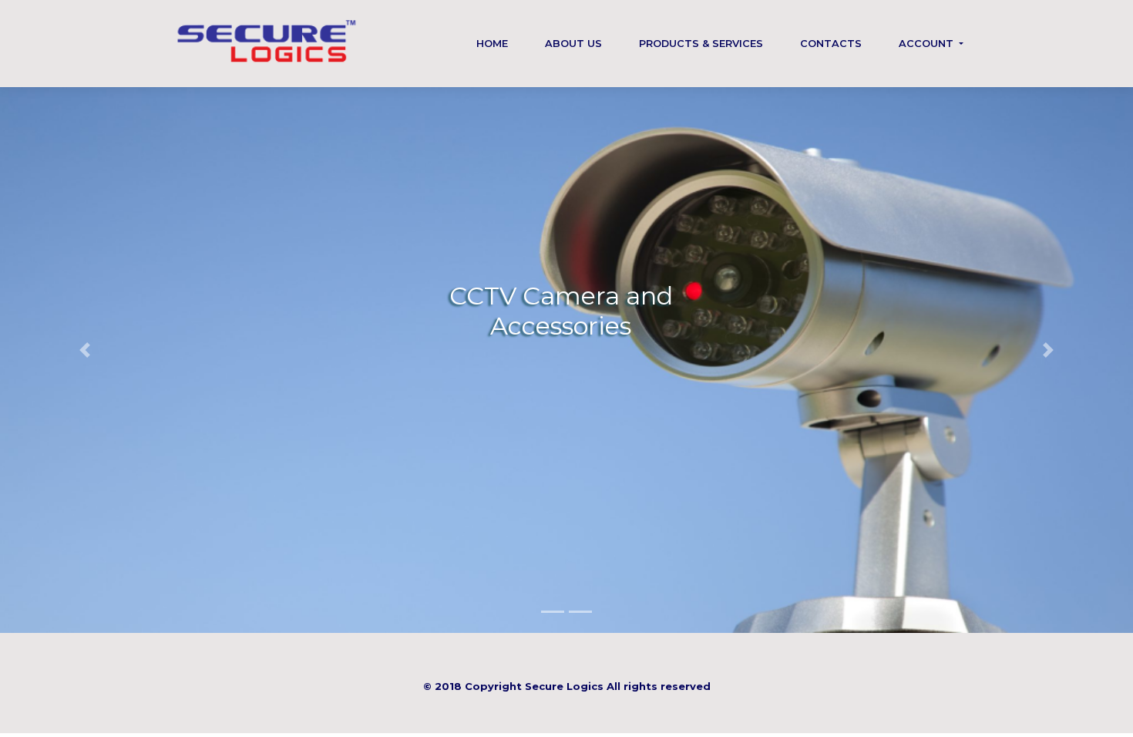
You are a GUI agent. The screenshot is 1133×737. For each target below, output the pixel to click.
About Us (573, 43)
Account (927, 43)
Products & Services (701, 43)
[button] (85, 349)
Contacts (831, 43)
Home (492, 43)
